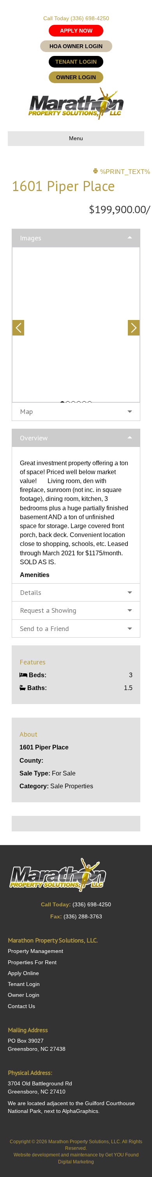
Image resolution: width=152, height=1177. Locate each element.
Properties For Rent (32, 962)
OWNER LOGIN (76, 77)
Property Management (35, 951)
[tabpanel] (76, 324)
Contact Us (21, 1006)
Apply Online (23, 973)
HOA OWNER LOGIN (76, 46)
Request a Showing (48, 610)
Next (134, 328)
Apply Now (76, 31)
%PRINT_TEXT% (124, 172)
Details (30, 592)
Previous (18, 328)
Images (30, 237)
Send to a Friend (44, 628)
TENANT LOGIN (76, 62)
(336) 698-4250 (90, 18)
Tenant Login (24, 984)
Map (26, 411)
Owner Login (23, 995)
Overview (34, 437)
